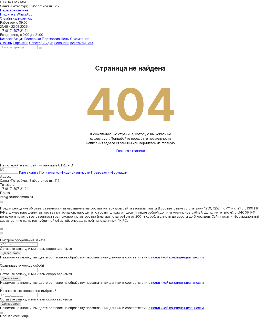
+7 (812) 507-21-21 (14, 31)
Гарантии (20, 43)
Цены (65, 39)
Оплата (35, 43)
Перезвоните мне (14, 10)
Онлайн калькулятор (16, 18)
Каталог (6, 39)
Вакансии (61, 43)
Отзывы (6, 43)
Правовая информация (109, 172)
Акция (18, 39)
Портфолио (51, 39)
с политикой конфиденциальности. (176, 257)
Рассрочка (32, 39)
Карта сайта (28, 172)
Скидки (47, 43)
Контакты (77, 43)
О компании (79, 39)
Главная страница (130, 151)
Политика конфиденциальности (64, 172)
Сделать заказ (11, 253)
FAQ (89, 43)
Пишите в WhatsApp (16, 14)
